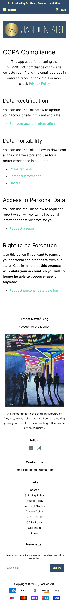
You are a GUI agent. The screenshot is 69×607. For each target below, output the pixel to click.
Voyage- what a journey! (34, 326)
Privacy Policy (39, 84)
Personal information (25, 176)
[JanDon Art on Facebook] (30, 448)
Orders (15, 183)
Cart (63, 10)
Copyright (34, 527)
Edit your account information (32, 124)
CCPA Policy (34, 522)
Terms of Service (34, 506)
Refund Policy (34, 500)
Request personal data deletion (34, 290)
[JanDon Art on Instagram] (39, 448)
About (35, 533)
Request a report (22, 228)
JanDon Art (47, 584)
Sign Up (57, 567)
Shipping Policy (34, 495)
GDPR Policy (35, 516)
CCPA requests (21, 169)
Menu (11, 9)
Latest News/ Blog (34, 319)
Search (34, 489)
